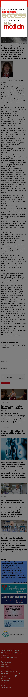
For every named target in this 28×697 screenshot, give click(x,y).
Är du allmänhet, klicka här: (11, 20)
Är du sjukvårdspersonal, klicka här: (14, 9)
